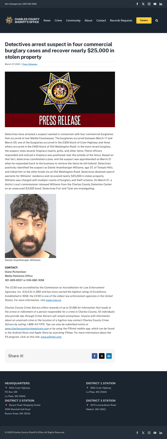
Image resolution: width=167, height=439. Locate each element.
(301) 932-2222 (29, 4)
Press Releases (29, 64)
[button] (157, 20)
